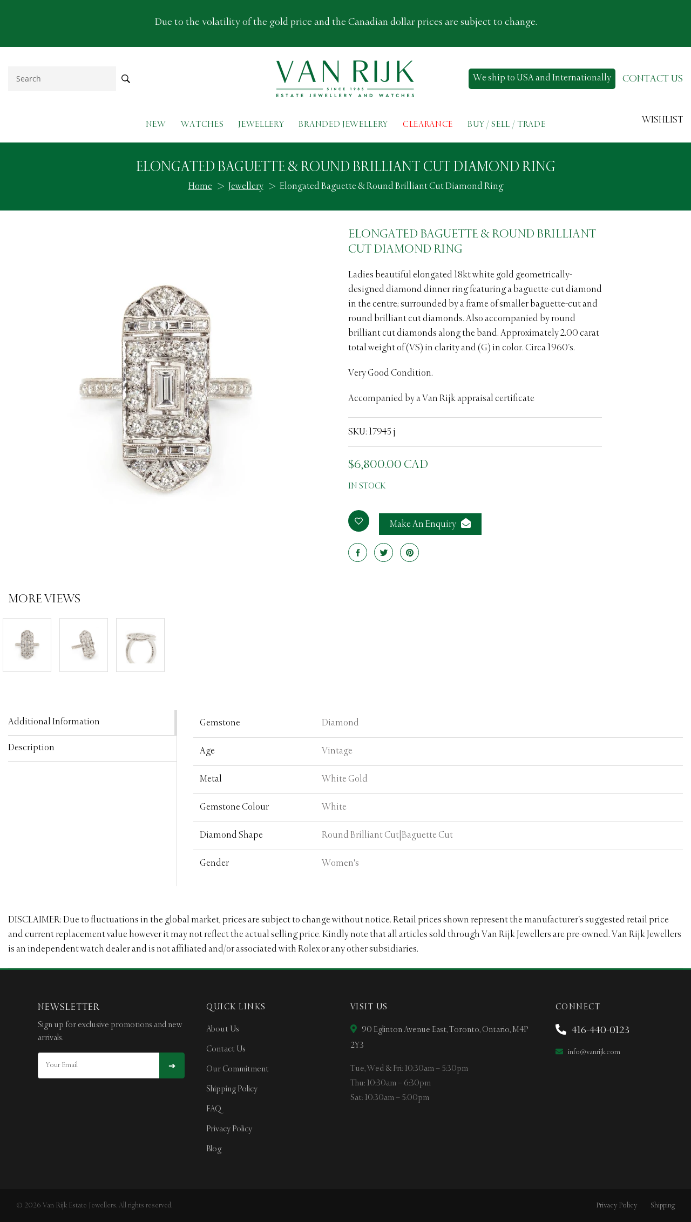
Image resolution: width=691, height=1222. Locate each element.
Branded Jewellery (343, 124)
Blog (213, 1149)
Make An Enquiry (424, 524)
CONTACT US (652, 78)
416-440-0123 (599, 1030)
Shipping (663, 1205)
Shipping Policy (232, 1089)
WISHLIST (662, 120)
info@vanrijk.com (593, 1052)
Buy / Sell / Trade (506, 124)
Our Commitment (237, 1069)
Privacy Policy (229, 1129)
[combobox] (62, 78)
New (156, 124)
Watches (202, 124)
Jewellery (261, 124)
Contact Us (226, 1049)
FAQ (213, 1109)
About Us (222, 1029)
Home (200, 187)
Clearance (428, 124)
